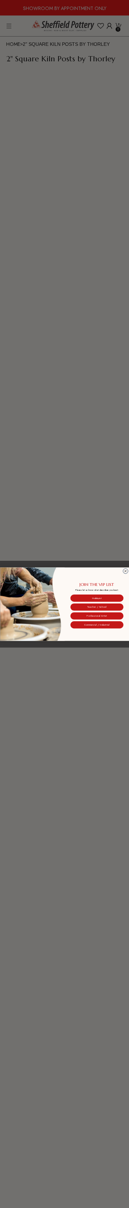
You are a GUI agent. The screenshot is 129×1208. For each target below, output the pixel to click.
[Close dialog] (125, 571)
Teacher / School (96, 607)
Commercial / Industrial (96, 624)
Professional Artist (97, 616)
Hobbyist (96, 598)
